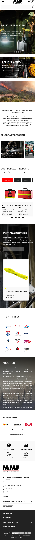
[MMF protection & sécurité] (17, 2)
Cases (17, 180)
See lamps (6, 70)
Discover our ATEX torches (13, 249)
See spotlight (7, 40)
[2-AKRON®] (17, 424)
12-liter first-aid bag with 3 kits (10, 206)
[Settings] (28, 1)
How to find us (8, 482)
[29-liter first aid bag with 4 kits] (25, 193)
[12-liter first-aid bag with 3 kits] (10, 193)
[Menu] (3, 1)
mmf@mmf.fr (8, 491)
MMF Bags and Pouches (8, 209)
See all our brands (16, 434)
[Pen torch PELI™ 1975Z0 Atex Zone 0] (16, 273)
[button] (4, 202)
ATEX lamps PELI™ (10, 295)
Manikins (26, 180)
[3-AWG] (28, 424)
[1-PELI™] (6, 424)
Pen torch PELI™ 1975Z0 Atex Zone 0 (16, 291)
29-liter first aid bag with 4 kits (25, 206)
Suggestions (7, 180)
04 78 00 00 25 (8, 489)
